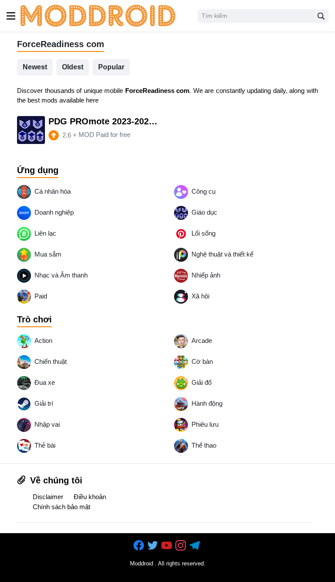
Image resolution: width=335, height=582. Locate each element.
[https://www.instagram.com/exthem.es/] (181, 546)
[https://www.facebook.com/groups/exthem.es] (139, 546)
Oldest (72, 67)
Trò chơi (34, 319)
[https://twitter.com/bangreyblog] (153, 546)
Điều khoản (90, 496)
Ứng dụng (37, 170)
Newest (35, 67)
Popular (111, 67)
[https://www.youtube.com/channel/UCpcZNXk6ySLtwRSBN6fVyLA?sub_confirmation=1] (167, 546)
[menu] (11, 15)
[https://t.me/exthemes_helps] (195, 546)
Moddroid (141, 563)
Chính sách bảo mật (61, 506)
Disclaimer (48, 496)
